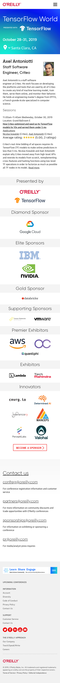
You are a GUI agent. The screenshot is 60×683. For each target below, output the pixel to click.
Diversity (7, 596)
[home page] (12, 4)
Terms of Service (9, 673)
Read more (33, 167)
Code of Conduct (10, 600)
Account (6, 592)
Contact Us (8, 608)
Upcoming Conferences (15, 582)
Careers (6, 649)
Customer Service (10, 618)
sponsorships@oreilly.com (24, 520)
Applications (9, 130)
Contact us (16, 473)
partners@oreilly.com (21, 501)
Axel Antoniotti (36, 133)
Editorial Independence (37, 673)
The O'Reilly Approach (14, 637)
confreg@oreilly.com (20, 482)
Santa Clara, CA (23, 47)
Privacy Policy (9, 604)
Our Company (9, 641)
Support (7, 614)
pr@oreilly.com (15, 539)
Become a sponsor (28, 447)
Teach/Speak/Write (11, 645)
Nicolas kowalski (11, 133)
